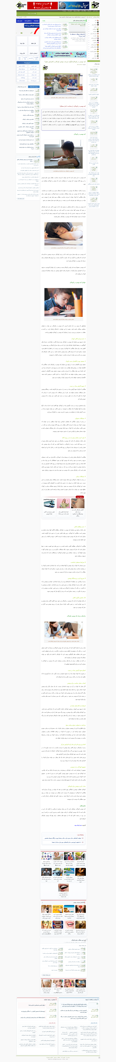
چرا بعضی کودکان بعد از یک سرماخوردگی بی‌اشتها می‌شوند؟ (26, 103)
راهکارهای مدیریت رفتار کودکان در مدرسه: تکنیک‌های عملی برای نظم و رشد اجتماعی (93, 104)
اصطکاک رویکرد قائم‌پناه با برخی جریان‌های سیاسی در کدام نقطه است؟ (69, 1028)
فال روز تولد (25, 58)
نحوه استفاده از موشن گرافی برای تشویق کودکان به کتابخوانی (25, 131)
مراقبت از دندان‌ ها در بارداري (74, 961)
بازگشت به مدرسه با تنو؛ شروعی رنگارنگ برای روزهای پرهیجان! (93, 128)
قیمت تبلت (34, 77)
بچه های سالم (89, 17)
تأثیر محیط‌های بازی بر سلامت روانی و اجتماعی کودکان (53, 38)
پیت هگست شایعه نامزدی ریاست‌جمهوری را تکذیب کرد (88, 1040)
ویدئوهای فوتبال (22, 68)
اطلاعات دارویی (22, 66)
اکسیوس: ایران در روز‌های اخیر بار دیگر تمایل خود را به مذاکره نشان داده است (73, 1011)
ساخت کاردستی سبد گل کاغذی (93, 163)
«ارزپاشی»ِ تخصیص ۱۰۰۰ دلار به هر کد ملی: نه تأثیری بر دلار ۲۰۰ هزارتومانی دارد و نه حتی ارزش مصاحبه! (69, 1034)
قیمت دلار (34, 71)
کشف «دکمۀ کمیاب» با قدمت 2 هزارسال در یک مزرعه (47, 1036)
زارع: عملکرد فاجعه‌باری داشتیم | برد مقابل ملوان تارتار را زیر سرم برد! (28, 164)
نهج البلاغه (23, 77)
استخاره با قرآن (33, 53)
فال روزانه (22, 53)
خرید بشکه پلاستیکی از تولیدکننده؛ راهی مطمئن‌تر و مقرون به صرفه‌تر (27, 184)
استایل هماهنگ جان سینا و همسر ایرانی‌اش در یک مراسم (33, 1017)
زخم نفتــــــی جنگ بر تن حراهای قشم (70, 1051)
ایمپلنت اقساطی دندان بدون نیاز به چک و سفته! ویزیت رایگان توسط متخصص (63, 838)
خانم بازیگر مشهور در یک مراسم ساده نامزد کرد (29, 167)
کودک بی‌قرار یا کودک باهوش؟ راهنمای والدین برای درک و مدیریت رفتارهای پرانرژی (94, 205)
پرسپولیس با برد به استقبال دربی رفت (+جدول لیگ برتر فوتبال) (28, 180)
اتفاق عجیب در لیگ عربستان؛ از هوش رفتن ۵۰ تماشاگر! (28, 1040)
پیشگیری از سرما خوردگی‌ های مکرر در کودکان (26, 111)
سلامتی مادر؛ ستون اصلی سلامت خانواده (94, 85)
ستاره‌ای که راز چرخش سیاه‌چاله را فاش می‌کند (25, 160)
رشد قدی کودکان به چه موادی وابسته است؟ (26, 148)
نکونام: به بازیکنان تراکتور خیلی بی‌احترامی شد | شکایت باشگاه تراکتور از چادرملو (27, 1045)
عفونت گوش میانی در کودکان (28, 123)
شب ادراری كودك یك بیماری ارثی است (26, 139)
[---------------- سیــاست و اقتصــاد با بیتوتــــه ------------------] (91, 999)
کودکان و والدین (96, 17)
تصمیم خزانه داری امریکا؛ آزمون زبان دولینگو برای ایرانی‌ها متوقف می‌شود (27, 191)
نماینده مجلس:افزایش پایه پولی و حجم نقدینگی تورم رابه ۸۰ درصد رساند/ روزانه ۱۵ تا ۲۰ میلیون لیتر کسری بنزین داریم (74, 1005)
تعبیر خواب (19, 58)
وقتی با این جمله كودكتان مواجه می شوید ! (25, 107)
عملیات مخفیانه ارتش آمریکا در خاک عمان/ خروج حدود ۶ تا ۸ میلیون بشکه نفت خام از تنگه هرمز (88, 1046)
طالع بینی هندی (36, 58)
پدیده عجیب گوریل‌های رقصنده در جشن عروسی (27, 1031)
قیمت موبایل (34, 74)
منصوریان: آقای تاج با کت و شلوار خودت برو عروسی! (47, 1045)
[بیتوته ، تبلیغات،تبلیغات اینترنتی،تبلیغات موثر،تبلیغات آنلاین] (42, 5)
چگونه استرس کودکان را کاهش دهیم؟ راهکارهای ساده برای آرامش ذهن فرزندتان (52, 47)
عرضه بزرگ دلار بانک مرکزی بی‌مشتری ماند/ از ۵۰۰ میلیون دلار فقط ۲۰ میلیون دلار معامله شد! (27, 195)
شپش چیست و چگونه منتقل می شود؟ (26, 94)
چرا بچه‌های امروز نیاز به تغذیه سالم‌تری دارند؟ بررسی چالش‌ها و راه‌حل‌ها (52, 42)
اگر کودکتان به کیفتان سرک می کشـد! (50, 953)
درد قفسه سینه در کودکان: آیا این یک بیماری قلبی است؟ (25, 135)
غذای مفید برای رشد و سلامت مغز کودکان (50, 957)
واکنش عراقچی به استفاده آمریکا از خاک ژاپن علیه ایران (28, 187)
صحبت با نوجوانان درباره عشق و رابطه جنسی (72, 957)
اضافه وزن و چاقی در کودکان (28, 119)
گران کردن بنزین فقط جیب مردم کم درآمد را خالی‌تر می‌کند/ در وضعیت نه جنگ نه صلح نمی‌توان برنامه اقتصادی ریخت (88, 1028)
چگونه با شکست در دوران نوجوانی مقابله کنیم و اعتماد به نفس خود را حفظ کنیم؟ (94, 194)
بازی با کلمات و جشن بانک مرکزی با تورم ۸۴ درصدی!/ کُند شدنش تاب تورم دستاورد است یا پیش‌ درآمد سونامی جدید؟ (88, 1034)
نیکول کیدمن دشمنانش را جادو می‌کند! (37, 1005)
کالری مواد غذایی (21, 71)
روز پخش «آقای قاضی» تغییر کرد (48, 1031)
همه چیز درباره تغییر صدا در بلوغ (27, 98)
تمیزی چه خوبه (54, 970)
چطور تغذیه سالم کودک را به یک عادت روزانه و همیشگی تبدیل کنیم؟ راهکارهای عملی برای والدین (93, 152)
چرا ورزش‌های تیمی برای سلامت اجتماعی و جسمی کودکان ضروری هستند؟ (52, 25)
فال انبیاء (22, 43)
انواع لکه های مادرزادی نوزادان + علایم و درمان (72, 953)
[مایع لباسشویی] (63, 54)
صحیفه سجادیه (22, 80)
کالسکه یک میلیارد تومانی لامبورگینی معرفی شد (28, 1036)
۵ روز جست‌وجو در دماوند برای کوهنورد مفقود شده (29, 170)
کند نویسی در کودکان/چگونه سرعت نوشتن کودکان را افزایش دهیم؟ (65, 61)
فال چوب (31, 58)
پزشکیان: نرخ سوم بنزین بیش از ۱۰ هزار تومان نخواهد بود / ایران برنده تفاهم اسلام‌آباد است (69, 1040)
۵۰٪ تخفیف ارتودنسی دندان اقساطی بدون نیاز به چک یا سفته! (66, 842)
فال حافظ (33, 43)
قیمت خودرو (34, 66)
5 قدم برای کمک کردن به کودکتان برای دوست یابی (49, 961)
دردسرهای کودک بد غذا (52, 965)
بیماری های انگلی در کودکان (28, 115)
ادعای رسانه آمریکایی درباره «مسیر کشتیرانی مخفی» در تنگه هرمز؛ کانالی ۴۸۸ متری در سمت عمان (74, 1017)
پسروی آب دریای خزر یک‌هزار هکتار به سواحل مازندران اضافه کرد (89, 1051)
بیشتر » (43, 20)
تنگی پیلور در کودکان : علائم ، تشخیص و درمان (26, 127)
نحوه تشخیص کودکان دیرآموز (74, 949)
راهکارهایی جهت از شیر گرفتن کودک (27, 143)
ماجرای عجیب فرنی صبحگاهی (94, 184)
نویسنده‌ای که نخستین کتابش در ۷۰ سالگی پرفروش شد (33, 1011)
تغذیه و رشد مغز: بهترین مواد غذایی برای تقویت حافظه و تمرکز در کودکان (52, 33)
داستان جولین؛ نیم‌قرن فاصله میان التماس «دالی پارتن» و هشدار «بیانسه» (47, 1027)
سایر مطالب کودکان (46, 975)
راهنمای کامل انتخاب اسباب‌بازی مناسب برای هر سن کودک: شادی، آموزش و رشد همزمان (93, 139)
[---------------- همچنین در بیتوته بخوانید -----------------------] (49, 999)
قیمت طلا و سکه (33, 68)
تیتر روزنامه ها (33, 80)
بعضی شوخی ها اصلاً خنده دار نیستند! (72, 970)
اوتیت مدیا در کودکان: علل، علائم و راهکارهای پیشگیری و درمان (93, 174)
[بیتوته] (21, 8)
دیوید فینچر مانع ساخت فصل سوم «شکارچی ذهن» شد (28, 1027)
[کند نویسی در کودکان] (64, 84)
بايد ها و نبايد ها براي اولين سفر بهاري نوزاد (72, 966)
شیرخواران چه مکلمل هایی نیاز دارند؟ (26, 90)
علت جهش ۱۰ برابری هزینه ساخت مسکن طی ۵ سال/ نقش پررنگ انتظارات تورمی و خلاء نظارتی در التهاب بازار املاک (27, 174)
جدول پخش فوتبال (21, 74)
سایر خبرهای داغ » (20, 198)
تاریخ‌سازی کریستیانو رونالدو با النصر (48, 1040)
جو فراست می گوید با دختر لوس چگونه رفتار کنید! (49, 949)
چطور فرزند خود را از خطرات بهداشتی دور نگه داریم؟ (52, 29)
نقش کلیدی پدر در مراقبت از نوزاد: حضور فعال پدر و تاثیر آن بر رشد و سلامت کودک (93, 117)
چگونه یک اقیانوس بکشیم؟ (94, 94)
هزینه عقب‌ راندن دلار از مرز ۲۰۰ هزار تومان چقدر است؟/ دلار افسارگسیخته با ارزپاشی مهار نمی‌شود (69, 1046)
